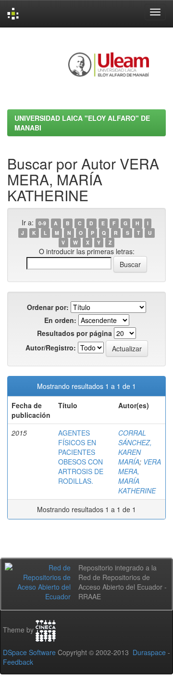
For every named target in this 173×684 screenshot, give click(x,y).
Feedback (18, 662)
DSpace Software (29, 652)
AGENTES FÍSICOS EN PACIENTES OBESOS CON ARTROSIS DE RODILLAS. (80, 457)
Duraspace (149, 652)
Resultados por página (74, 333)
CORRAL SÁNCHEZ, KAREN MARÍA (135, 447)
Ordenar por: (48, 307)
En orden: (60, 320)
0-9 (42, 223)
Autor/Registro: (50, 347)
